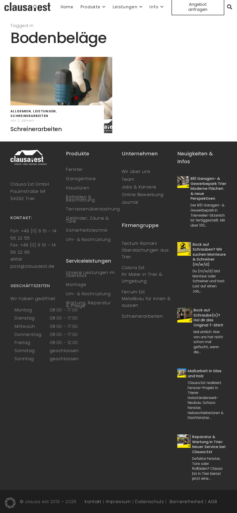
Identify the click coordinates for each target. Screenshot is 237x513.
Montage (76, 284)
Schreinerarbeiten (36, 129)
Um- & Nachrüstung (88, 239)
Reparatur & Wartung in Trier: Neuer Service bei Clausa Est (208, 444)
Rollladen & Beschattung (80, 198)
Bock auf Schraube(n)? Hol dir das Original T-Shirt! (208, 317)
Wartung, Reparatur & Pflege (88, 304)
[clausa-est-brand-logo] (28, 7)
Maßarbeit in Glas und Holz (204, 373)
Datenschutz (149, 501)
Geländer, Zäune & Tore (87, 219)
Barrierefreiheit (187, 501)
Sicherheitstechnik (86, 230)
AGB (212, 501)
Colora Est (133, 267)
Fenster (74, 169)
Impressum (118, 501)
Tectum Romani (139, 243)
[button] (103, 7)
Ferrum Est (133, 292)
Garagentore (81, 178)
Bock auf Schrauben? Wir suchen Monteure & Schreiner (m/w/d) (209, 254)
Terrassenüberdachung (93, 209)
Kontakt (93, 501)
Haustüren (77, 188)
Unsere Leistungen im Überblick (90, 274)
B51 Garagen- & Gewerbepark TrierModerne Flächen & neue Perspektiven (208, 188)
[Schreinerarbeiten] (61, 95)
